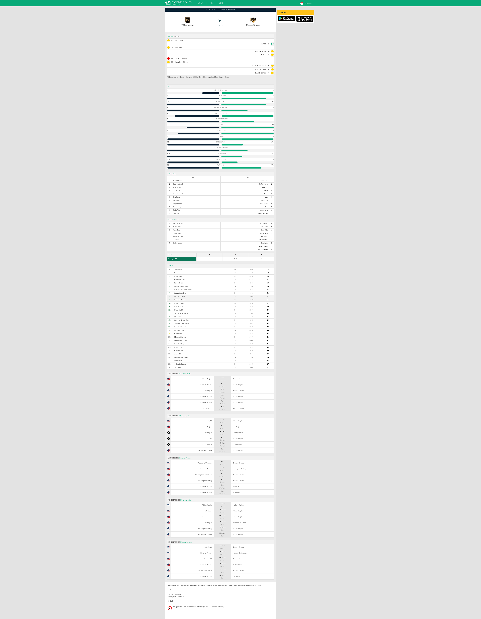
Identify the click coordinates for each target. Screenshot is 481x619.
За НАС (170, 601)
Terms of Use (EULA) (174, 594)
